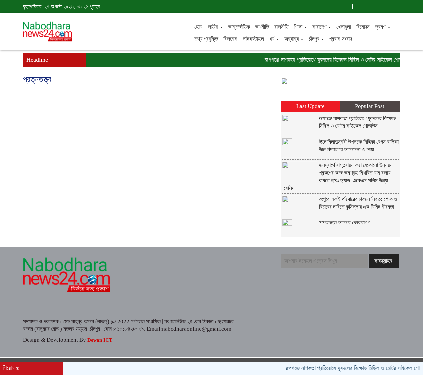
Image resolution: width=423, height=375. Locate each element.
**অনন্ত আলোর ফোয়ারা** (344, 223)
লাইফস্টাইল (253, 39)
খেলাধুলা (343, 27)
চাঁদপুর (315, 39)
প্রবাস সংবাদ (340, 39)
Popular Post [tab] (369, 106)
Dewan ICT (99, 340)
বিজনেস (230, 39)
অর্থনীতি (262, 27)
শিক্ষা (299, 27)
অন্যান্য (292, 39)
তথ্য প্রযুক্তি (206, 39)
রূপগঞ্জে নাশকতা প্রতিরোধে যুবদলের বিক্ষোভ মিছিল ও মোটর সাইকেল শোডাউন (333, 59)
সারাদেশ (320, 27)
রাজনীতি (281, 27)
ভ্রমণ (381, 27)
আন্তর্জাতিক (239, 27)
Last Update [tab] (310, 106)
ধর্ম (272, 39)
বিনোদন (363, 27)
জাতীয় (213, 27)
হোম (198, 27)
